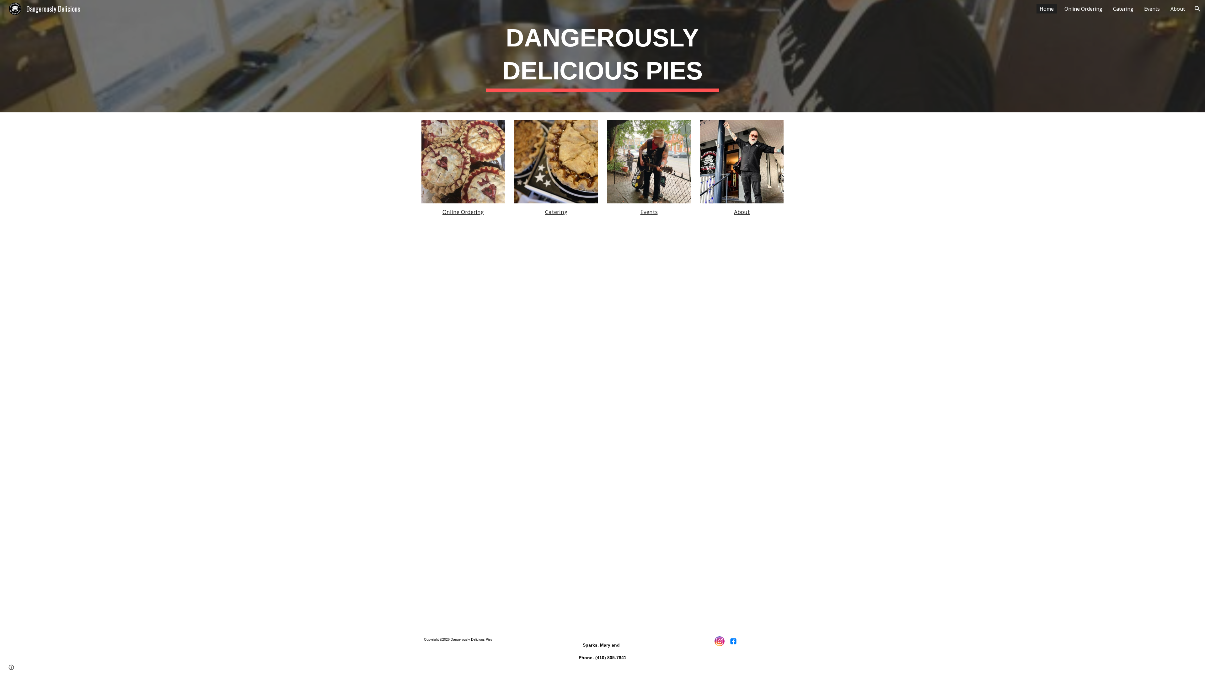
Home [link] (1047, 8)
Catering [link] (1123, 8)
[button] (1197, 8)
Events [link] (1152, 8)
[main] (602, 56)
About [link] (1177, 8)
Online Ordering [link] (1083, 8)
